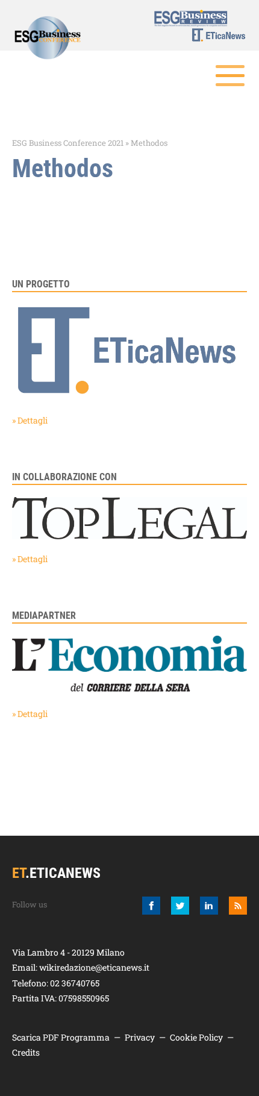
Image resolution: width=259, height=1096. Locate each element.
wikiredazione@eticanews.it (94, 967)
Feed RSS (238, 906)
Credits (26, 1052)
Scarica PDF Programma (61, 1037)
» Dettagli (30, 420)
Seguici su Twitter (180, 906)
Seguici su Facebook (151, 906)
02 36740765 (74, 983)
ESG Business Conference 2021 (67, 142)
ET (211, 35)
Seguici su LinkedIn (209, 906)
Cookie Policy (196, 1037)
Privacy (140, 1037)
